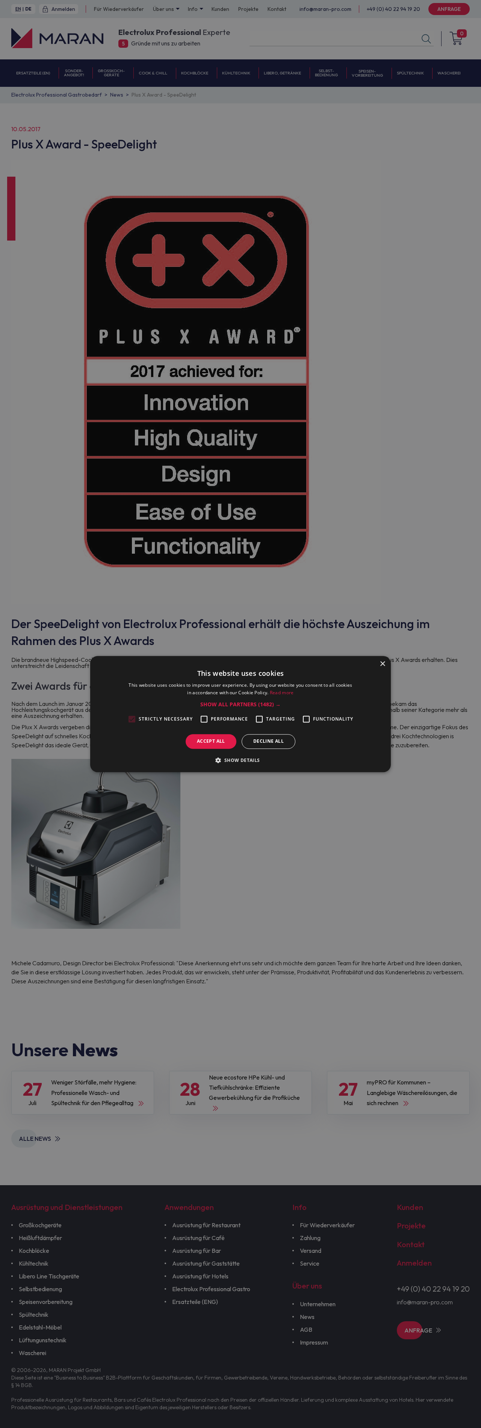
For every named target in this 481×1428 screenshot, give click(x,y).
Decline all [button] (268, 741)
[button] (240, 704)
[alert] (240, 714)
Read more (282, 692)
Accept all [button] (211, 741)
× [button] (382, 664)
